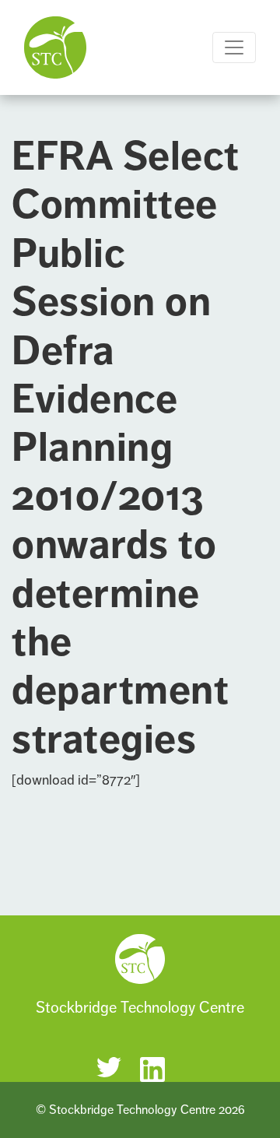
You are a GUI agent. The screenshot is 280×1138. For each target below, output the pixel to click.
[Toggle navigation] (234, 47)
